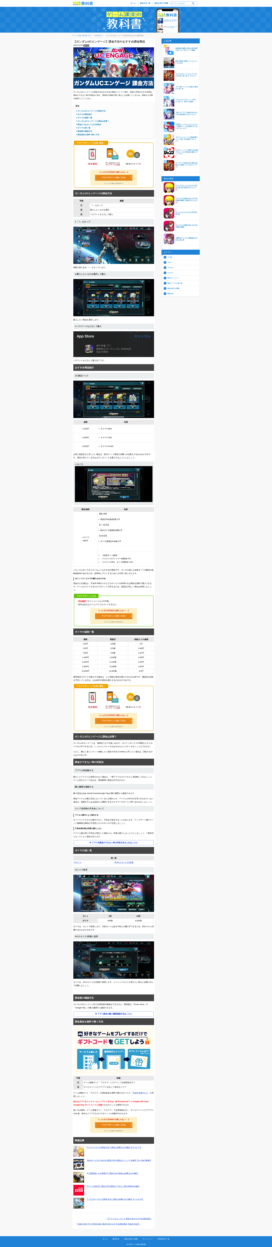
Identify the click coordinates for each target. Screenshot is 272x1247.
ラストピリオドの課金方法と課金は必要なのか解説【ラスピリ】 (114, 1147)
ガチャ (169, 262)
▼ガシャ (78, 862)
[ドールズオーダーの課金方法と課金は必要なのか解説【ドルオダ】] (78, 1203)
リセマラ (170, 273)
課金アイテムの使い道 (174, 283)
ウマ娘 (169, 257)
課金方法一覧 (145, 3)
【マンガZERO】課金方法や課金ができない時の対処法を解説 (112, 1186)
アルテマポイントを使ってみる (114, 177)
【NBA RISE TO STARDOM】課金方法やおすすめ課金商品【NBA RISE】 (108, 1224)
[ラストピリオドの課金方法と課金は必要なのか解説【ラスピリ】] (78, 1151)
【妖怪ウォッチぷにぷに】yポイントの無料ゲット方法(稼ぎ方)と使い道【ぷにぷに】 (186, 126)
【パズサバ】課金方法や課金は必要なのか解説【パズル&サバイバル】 (186, 165)
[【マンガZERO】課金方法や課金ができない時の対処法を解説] (78, 1190)
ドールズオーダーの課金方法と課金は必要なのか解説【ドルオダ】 (115, 1199)
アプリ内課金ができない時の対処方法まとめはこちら (115, 843)
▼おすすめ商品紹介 (84, 114)
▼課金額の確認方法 (84, 131)
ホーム (133, 3)
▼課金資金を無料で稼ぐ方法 (87, 135)
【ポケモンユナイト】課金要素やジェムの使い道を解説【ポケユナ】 (186, 139)
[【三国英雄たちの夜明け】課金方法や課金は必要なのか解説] (78, 1177)
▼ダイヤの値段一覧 (84, 118)
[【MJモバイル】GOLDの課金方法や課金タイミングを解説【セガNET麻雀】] (78, 1164)
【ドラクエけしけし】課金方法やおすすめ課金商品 (129, 1219)
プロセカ (170, 267)
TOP (82, 35)
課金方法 (86, 45)
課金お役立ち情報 (161, 3)
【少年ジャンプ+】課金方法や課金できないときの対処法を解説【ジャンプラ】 (186, 152)
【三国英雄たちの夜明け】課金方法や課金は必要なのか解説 (112, 1173)
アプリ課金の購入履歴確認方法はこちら (115, 1014)
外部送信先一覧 (163, 1239)
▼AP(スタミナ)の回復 (123, 862)
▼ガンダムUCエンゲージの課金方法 (91, 111)
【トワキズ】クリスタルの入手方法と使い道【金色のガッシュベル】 (186, 187)
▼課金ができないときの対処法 (88, 125)
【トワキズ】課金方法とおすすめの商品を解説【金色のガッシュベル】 (186, 200)
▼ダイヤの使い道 (83, 128)
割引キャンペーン (173, 278)
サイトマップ (147, 1239)
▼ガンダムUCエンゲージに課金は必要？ (92, 121)
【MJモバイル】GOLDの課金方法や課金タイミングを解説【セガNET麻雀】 (119, 1160)
